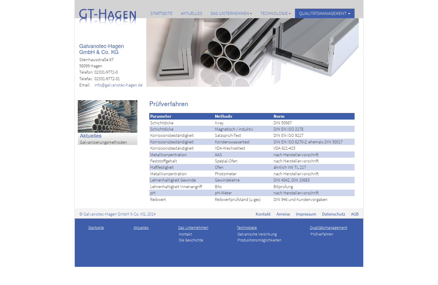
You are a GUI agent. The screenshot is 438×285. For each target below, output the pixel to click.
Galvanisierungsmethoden (103, 142)
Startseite (161, 13)
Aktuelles (191, 13)
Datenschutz (333, 214)
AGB (355, 214)
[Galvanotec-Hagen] (107, 13)
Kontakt (263, 214)
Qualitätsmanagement (323, 13)
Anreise (283, 214)
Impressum (306, 214)
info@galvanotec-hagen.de (118, 85)
